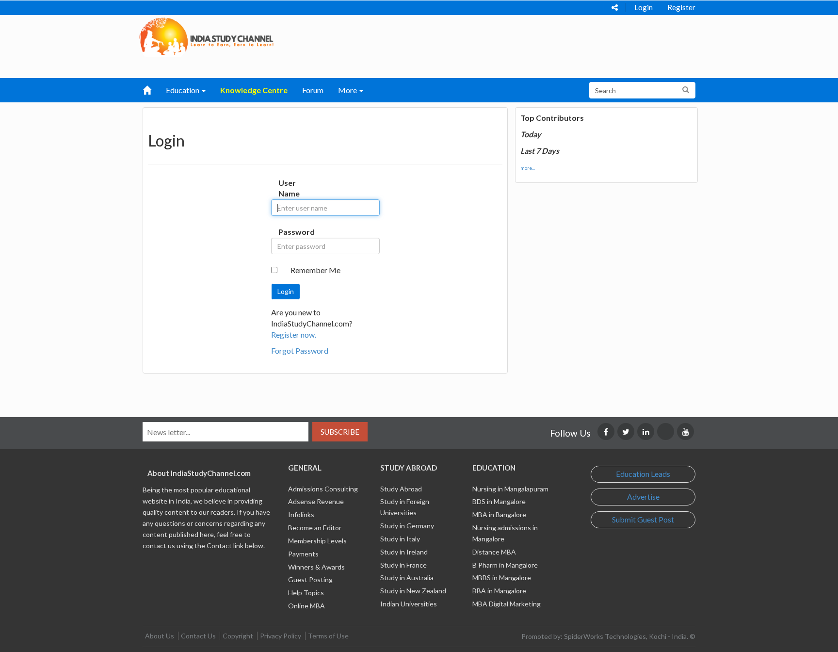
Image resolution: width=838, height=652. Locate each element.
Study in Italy (400, 539)
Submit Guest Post (643, 519)
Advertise (643, 496)
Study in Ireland (404, 552)
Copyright (238, 636)
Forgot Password (299, 350)
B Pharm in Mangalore (505, 565)
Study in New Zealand (413, 591)
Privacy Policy (280, 636)
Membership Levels (317, 541)
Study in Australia (407, 577)
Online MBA (306, 606)
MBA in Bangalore (499, 514)
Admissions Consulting (323, 489)
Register (681, 7)
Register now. (293, 334)
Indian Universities (408, 604)
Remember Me (315, 270)
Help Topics (306, 592)
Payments (303, 554)
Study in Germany (407, 526)
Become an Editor (314, 527)
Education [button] (183, 90)
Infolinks (301, 514)
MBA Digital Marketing (506, 604)
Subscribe (340, 431)
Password (288, 231)
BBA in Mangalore (499, 591)
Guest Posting (310, 579)
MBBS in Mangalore (501, 577)
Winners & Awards (316, 567)
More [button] (348, 90)
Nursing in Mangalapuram (510, 489)
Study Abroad (401, 489)
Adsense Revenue (316, 501)
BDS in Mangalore (499, 501)
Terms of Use (328, 636)
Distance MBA (494, 552)
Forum (312, 90)
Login (643, 7)
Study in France (403, 565)
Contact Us (198, 636)
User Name (288, 188)
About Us (159, 636)
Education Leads (643, 473)
